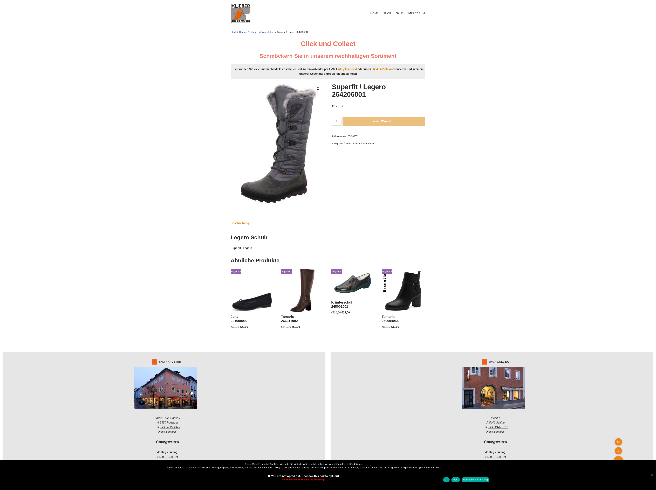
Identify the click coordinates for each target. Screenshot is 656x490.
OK (446, 479)
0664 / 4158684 (381, 69)
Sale (399, 13)
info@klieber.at (347, 69)
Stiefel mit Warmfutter (262, 32)
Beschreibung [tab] (240, 223)
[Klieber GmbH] (241, 13)
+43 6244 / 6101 (498, 427)
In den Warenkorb (383, 121)
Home (374, 13)
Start (233, 32)
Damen (243, 32)
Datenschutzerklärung (475, 479)
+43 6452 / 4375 (170, 427)
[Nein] (651, 475)
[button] (318, 89)
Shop (387, 13)
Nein (455, 479)
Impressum (416, 13)
